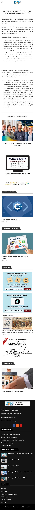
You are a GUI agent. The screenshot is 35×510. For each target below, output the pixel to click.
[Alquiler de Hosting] (4, 467)
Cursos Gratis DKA (6, 445)
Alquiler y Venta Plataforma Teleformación (20, 472)
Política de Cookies (6, 497)
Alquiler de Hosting (13, 465)
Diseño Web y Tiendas (14, 459)
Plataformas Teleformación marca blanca (12, 440)
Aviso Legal (4, 491)
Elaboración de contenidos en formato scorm (20, 453)
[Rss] (17, 425)
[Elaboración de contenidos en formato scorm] (17, 243)
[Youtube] (21, 425)
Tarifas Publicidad (6, 499)
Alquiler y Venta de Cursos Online (17, 477)
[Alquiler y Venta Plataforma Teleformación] (4, 473)
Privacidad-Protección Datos (9, 494)
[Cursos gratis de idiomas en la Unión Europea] (17, 130)
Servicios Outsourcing (7, 442)
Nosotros (3, 488)
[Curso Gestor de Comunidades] (17, 378)
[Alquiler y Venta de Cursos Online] (4, 479)
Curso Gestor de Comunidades (12, 391)
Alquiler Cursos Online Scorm (9, 437)
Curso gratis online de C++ (11, 219)
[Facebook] (14, 425)
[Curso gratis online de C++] (17, 206)
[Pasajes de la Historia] (17, 323)
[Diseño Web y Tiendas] (4, 461)
